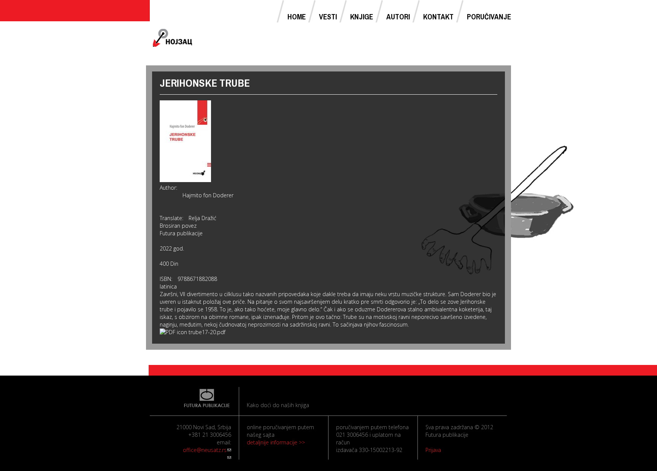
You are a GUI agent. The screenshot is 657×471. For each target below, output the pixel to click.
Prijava (433, 450)
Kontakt (438, 17)
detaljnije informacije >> (276, 442)
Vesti (328, 17)
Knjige (361, 17)
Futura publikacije (181, 233)
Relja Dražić (202, 218)
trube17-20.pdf (207, 332)
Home (296, 17)
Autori (398, 17)
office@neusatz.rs (207, 450)
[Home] (172, 38)
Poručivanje (489, 17)
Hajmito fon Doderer (207, 195)
